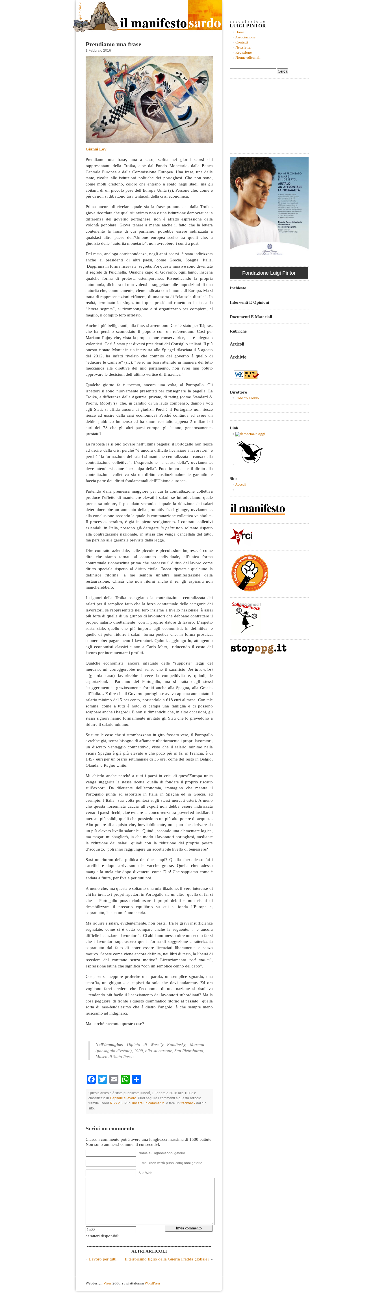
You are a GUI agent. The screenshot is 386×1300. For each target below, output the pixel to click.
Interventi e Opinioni (249, 302)
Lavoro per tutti (102, 1259)
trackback (188, 1103)
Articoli (237, 344)
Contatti (241, 42)
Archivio (238, 357)
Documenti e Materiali (251, 316)
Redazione (243, 52)
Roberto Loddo (247, 398)
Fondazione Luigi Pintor (269, 273)
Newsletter (243, 47)
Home (239, 32)
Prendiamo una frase (113, 44)
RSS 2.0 (116, 1103)
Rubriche (238, 331)
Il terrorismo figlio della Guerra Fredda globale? (167, 1259)
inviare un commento (148, 1103)
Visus (107, 1283)
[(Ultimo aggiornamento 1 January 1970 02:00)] (250, 434)
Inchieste (238, 287)
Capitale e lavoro (123, 1098)
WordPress (153, 1283)
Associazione (245, 37)
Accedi (240, 484)
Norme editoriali (248, 58)
